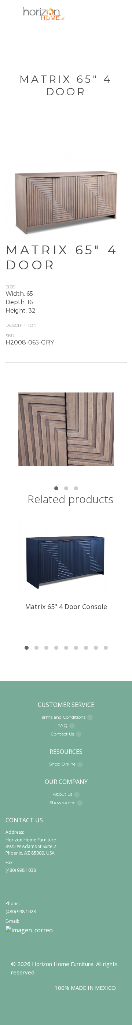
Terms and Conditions (62, 717)
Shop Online (62, 764)
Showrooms (62, 802)
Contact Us (62, 734)
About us (62, 794)
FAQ (62, 725)
